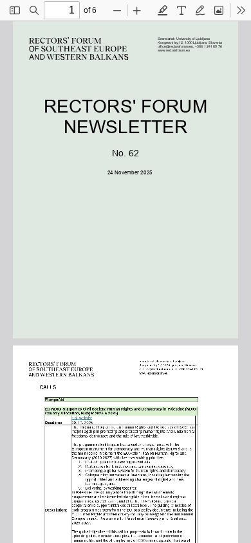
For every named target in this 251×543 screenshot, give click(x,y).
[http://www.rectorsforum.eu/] (174, 50)
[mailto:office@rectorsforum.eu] (175, 46)
